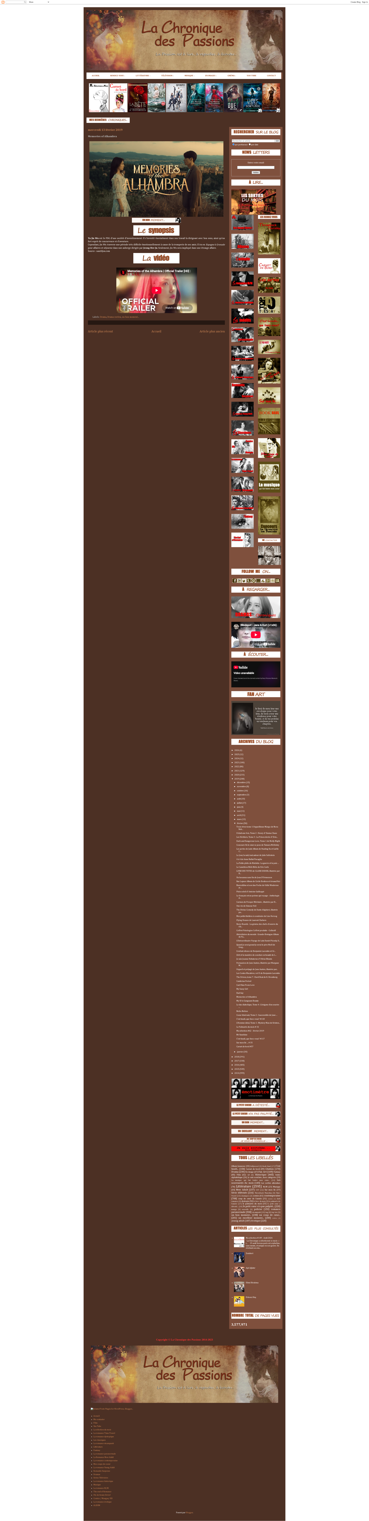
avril (239, 815)
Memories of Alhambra (246, 997)
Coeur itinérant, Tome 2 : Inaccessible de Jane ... (256, 1015)
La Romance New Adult (103, 1457)
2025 (237, 754)
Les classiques (99, 1440)
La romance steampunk (103, 1443)
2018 (237, 1057)
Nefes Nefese (242, 1011)
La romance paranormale (104, 1454)
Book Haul (266, 1166)
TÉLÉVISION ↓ (167, 76)
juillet (239, 803)
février (240, 823)
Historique (260, 1175)
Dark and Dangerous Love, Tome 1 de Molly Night (258, 841)
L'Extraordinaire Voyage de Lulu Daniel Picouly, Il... (258, 941)
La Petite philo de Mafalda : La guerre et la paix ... (257, 863)
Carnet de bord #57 (244, 1047)
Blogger (189, 1513)
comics (256, 1196)
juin (239, 807)
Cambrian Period (243, 981)
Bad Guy (239, 993)
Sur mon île (270, 1190)
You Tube (97, 1426)
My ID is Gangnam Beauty (247, 1001)
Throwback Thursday (263, 1193)
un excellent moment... (251, 1218)
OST (257, 1190)
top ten (274, 1212)
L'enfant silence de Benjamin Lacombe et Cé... (256, 951)
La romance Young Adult (104, 1468)
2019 (237, 779)
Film (239, 1175)
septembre (242, 795)
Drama (103, 317)
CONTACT (271, 76)
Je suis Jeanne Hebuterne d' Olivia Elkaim (254, 959)
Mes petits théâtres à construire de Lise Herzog (256, 916)
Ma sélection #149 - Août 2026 (259, 1238)
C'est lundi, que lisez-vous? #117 (250, 1039)
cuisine (270, 1199)
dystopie (245, 1201)
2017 (237, 1061)
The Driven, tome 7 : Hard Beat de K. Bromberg (256, 977)
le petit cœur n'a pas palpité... (258, 1206)
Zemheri (249, 1253)
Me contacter (99, 1419)
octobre (240, 791)
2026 (237, 750)
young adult (237, 1221)
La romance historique (103, 1481)
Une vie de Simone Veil (246, 906)
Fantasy (277, 1172)
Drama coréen (114, 317)
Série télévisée (239, 1193)
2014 (237, 1073)
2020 (237, 775)
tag (266, 1212)
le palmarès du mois (252, 1204)
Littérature (243, 1186)
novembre (241, 787)
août (239, 799)
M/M (265, 1187)
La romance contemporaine (105, 1461)
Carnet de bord (253, 1169)
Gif (248, 1175)
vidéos (274, 1218)
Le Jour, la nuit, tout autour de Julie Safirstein (255, 855)
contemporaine (272, 1196)
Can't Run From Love (245, 985)
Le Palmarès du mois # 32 (247, 1027)
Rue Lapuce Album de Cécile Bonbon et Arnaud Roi (258, 881)
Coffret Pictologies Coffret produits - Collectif (256, 931)
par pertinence (241, 145)
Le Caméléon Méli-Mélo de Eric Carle (252, 867)
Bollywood (254, 1166)
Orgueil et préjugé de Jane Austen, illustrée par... (257, 969)
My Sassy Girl (242, 989)
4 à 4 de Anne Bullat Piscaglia (249, 859)
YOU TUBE (251, 76)
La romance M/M (101, 1488)
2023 (237, 763)
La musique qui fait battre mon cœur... (250, 1180)
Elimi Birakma (252, 1283)
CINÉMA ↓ (231, 76)
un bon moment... (130, 317)
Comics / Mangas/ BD (103, 1498)
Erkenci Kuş (251, 1297)
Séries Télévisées (100, 1478)
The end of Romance (102, 1492)
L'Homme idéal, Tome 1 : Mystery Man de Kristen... (258, 1023)
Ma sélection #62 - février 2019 (250, 1031)
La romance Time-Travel (104, 1433)
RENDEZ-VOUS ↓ (117, 76)
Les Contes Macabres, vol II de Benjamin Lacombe (258, 973)
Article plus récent (100, 331)
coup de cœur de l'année (250, 1199)
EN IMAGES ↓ (211, 76)
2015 (237, 1069)
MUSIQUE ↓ (189, 76)
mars (239, 819)
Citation (269, 1169)
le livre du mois (259, 1201)
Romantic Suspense (101, 1471)
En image (249, 1172)
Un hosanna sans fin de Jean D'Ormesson (254, 878)
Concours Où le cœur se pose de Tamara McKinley (257, 845)
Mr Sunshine (241, 1035)
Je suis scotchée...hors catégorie (262, 1177)
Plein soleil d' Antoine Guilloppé (250, 892)
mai (239, 811)
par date (254, 145)
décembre (241, 783)
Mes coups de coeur (101, 1464)
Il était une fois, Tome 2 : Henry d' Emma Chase (256, 833)
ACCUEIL (96, 76)
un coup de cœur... (269, 1215)
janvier (240, 1052)
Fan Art (262, 1172)
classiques (245, 1196)
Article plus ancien (212, 331)
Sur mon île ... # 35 (244, 1043)
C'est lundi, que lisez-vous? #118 (250, 1019)
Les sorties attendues (270, 1183)
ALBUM (96, 1505)
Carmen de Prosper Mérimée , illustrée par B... (256, 902)
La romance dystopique (103, 1437)
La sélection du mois (102, 1430)
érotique (255, 1221)
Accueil (156, 331)
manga (234, 1209)
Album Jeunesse (238, 1166)
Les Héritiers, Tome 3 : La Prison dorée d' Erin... (257, 837)
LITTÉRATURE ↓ (143, 76)
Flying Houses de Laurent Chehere (251, 920)
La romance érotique (102, 1502)
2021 (237, 771)
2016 (237, 1065)
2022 (237, 767)
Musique (276, 1187)
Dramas (96, 1474)
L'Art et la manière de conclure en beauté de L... (256, 955)
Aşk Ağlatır (250, 1268)
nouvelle (245, 1209)
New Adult (242, 1190)
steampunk (256, 1212)
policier (258, 1209)
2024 (237, 759)
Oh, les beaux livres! (102, 1495)
